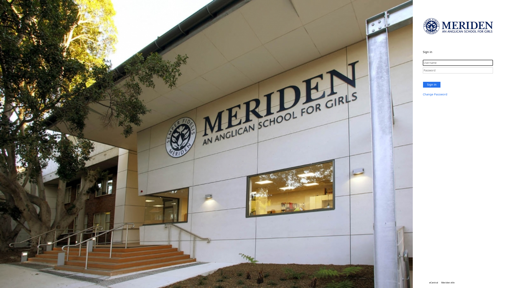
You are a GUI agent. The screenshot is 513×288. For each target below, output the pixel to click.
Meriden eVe (447, 282)
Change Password (435, 94)
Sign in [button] (431, 84)
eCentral (433, 282)
